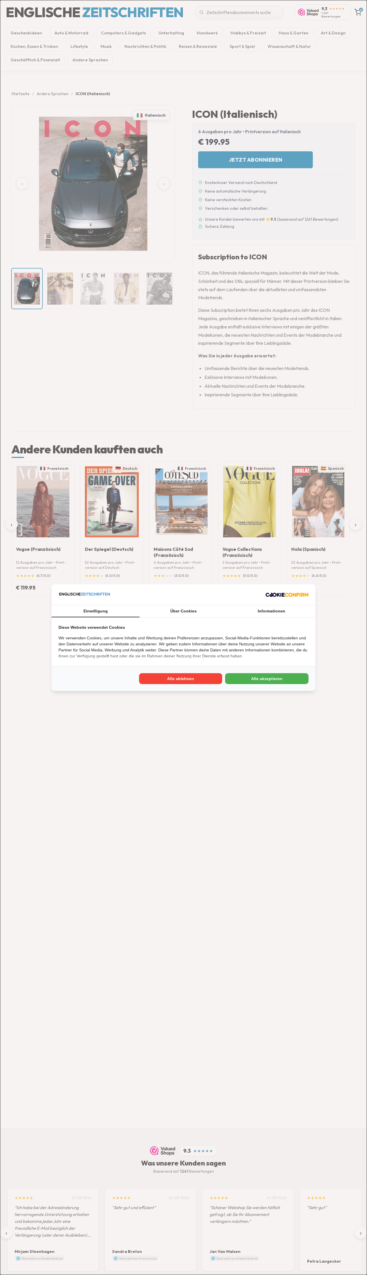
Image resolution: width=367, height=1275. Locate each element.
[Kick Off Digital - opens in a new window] (287, 594)
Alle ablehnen (180, 678)
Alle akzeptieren (266, 678)
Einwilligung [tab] (95, 611)
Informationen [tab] (271, 611)
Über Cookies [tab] (183, 611)
